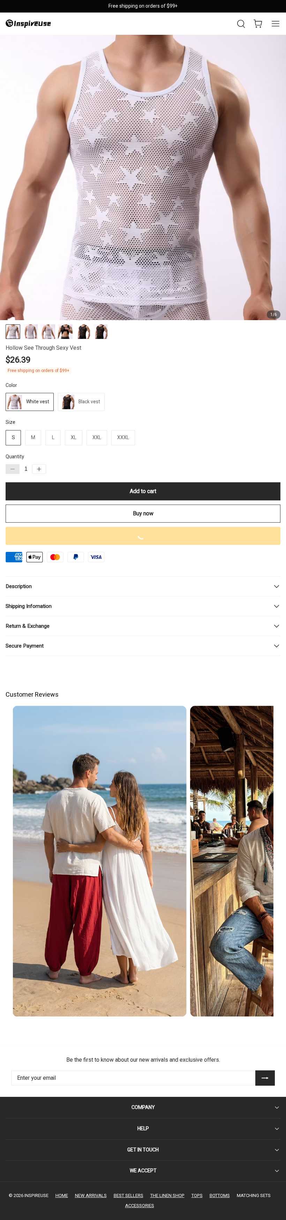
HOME (61, 1195)
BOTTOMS (220, 1195)
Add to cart (143, 491)
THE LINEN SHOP (167, 1195)
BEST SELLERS (128, 1195)
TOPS (197, 1195)
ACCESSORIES (139, 1205)
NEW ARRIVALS (91, 1195)
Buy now (143, 513)
